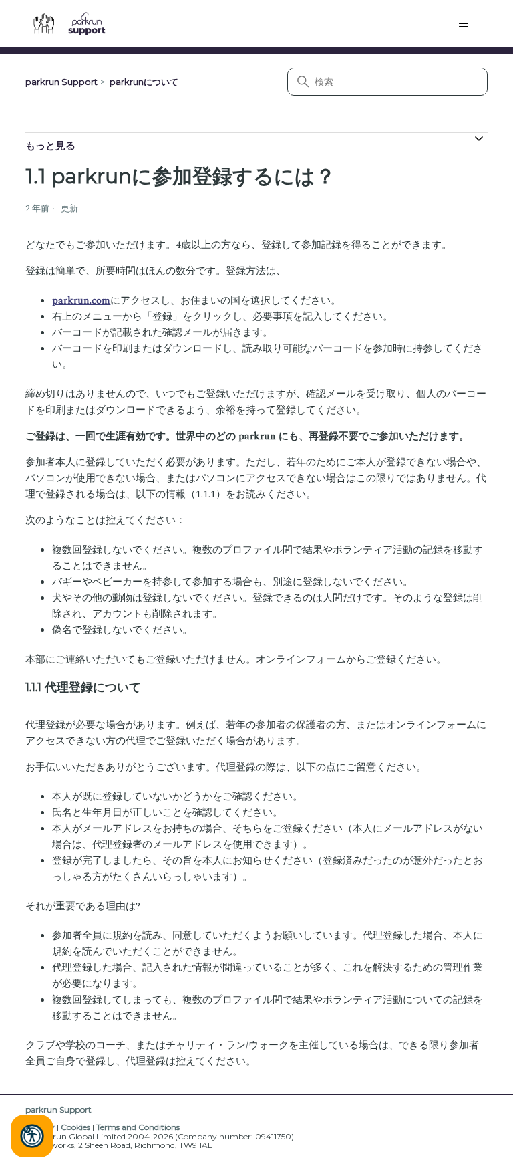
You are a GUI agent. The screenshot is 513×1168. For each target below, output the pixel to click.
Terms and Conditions (138, 1127)
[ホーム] (74, 23)
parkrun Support (61, 81)
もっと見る (50, 145)
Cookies (75, 1127)
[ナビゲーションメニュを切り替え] (464, 24)
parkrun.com (81, 300)
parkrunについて (144, 81)
